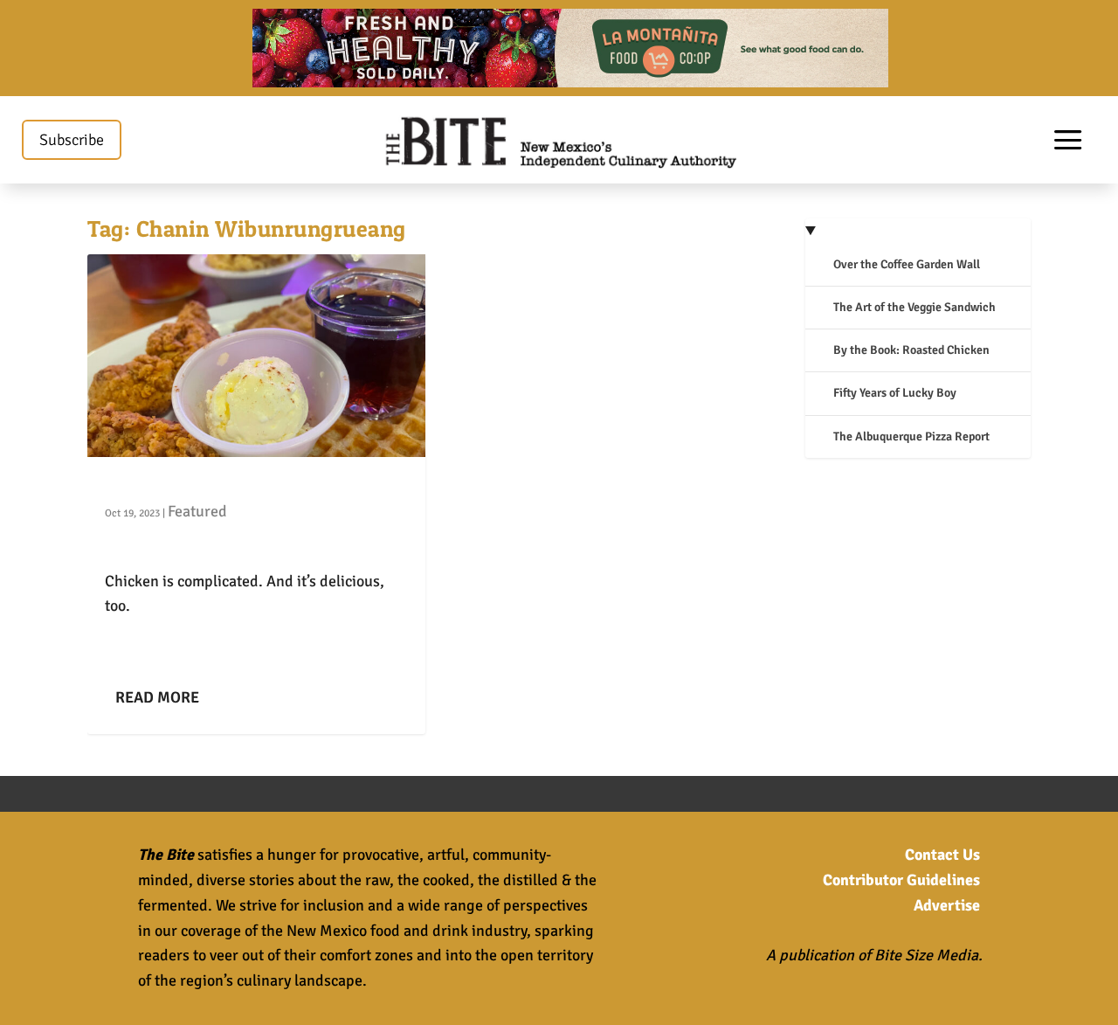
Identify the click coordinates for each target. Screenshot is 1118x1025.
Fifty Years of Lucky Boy (894, 392)
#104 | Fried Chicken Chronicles (220, 483)
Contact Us (942, 854)
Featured (197, 511)
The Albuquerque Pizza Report (911, 436)
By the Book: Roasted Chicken (911, 350)
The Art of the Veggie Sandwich (914, 307)
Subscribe (71, 139)
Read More (157, 697)
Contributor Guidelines (901, 880)
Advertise (947, 905)
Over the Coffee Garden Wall (906, 264)
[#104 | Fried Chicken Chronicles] (256, 355)
